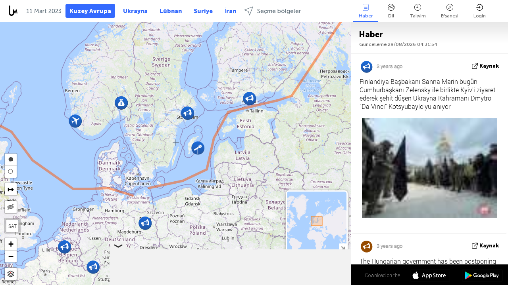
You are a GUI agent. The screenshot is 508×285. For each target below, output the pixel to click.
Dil (391, 16)
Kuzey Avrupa (90, 11)
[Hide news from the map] (11, 207)
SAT (12, 226)
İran (230, 11)
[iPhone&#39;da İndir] (430, 276)
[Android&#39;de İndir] (482, 276)
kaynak (489, 66)
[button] (75, 121)
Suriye (203, 11)
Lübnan (171, 11)
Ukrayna (135, 11)
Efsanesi (449, 16)
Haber (366, 16)
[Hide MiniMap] (342, 247)
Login (479, 16)
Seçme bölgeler (279, 11)
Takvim (418, 16)
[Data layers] (11, 274)
